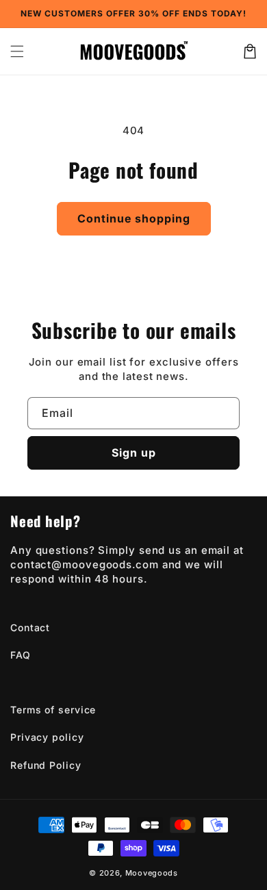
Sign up (134, 452)
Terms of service (53, 709)
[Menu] (17, 51)
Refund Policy (45, 765)
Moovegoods (151, 873)
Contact (30, 627)
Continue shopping (133, 218)
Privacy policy (47, 737)
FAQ (20, 655)
